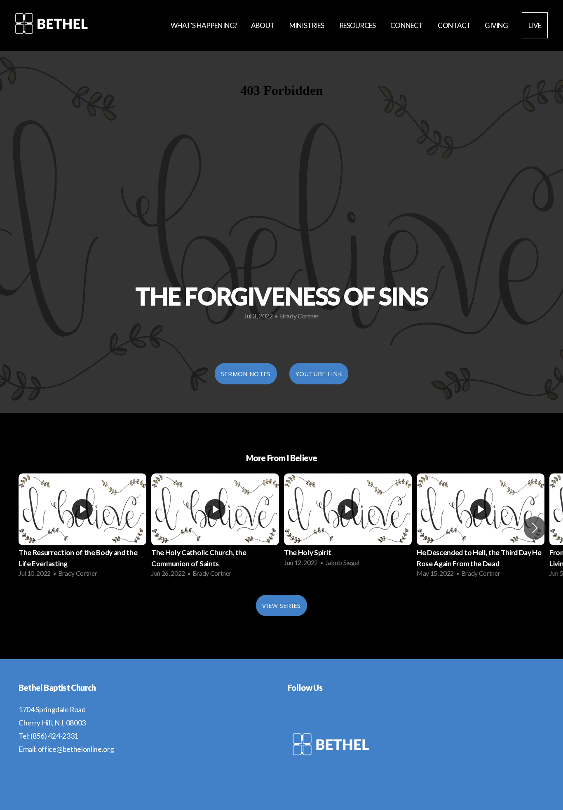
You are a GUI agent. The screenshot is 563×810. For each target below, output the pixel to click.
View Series (281, 605)
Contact (454, 25)
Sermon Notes (246, 374)
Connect (407, 25)
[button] (534, 528)
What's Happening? (204, 25)
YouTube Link (319, 374)
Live (534, 25)
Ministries (307, 25)
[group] (82, 527)
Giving (496, 25)
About (263, 25)
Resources (358, 25)
